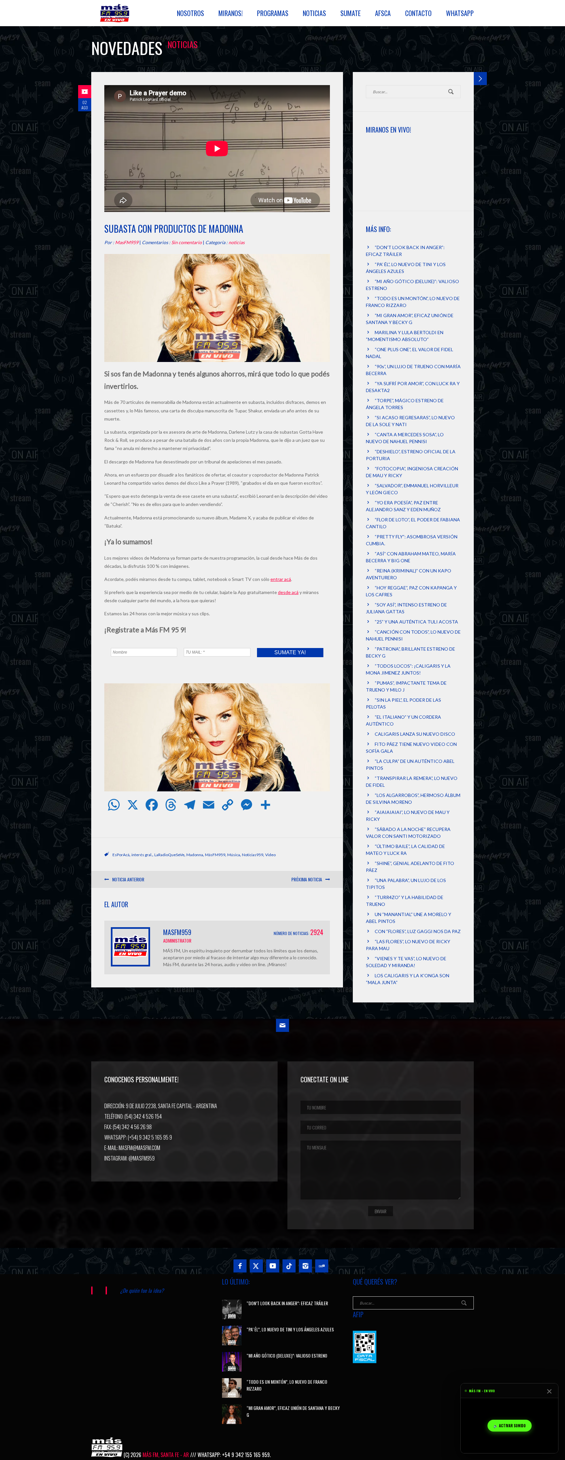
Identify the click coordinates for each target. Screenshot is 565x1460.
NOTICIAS (314, 13)
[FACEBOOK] (240, 1265)
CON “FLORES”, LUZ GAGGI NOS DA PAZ (418, 931)
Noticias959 (252, 854)
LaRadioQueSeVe (169, 854)
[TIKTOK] (289, 1265)
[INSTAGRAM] (305, 1265)
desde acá (288, 592)
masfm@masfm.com (139, 1148)
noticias (237, 242)
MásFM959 (215, 854)
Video (270, 854)
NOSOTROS (190, 13)
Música (233, 854)
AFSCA (383, 13)
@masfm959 (141, 1158)
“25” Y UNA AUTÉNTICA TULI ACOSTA (416, 621)
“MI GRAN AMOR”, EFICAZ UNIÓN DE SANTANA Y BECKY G (293, 1411)
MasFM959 (126, 242)
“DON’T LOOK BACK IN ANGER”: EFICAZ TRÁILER (287, 1303)
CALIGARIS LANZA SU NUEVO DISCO (415, 734)
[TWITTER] (256, 1265)
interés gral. (141, 854)
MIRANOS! (230, 13)
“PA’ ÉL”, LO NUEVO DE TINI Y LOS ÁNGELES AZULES (290, 1329)
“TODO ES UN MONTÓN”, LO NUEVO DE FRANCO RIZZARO (287, 1385)
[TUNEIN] (321, 1265)
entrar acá (280, 579)
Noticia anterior (128, 879)
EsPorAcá (120, 854)
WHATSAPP (460, 13)
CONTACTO (418, 13)
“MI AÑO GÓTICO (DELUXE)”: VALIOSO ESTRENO (287, 1355)
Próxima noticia (306, 879)
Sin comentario (186, 242)
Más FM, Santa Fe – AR (115, 16)
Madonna (194, 854)
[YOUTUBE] (272, 1265)
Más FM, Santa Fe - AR (166, 1455)
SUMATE (350, 13)
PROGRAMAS (272, 13)
